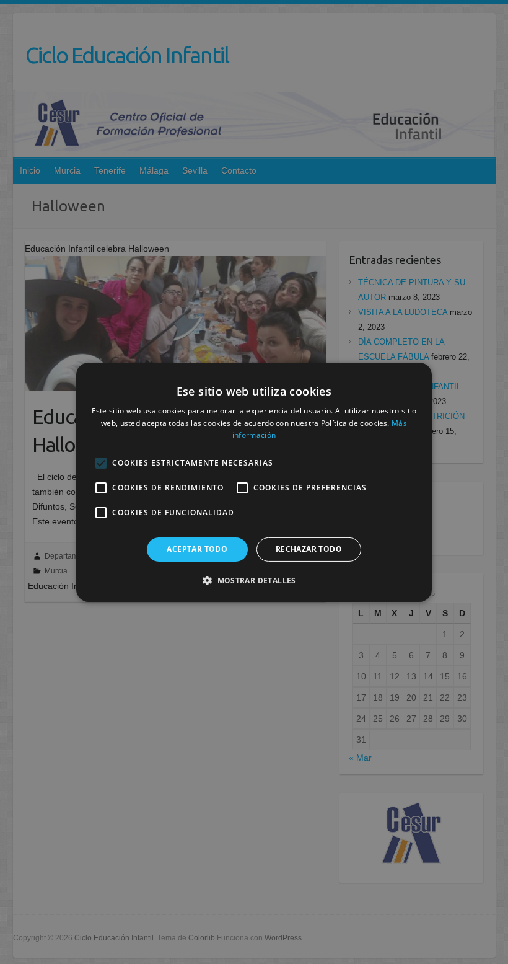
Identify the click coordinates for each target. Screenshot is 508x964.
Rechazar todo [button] (309, 549)
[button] (254, 580)
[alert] (254, 482)
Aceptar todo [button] (197, 549)
